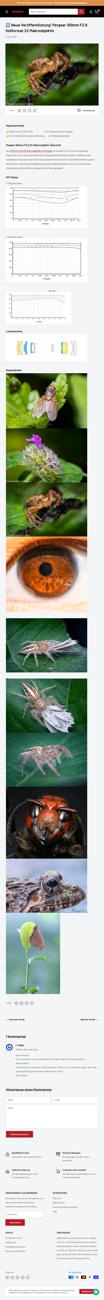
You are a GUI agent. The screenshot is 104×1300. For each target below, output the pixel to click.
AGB (55, 1211)
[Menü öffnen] (6, 12)
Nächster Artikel (88, 1019)
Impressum (10, 1242)
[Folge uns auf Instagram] (18, 1277)
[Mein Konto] (91, 11)
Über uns (57, 1198)
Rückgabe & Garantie (15, 1246)
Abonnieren (15, 1222)
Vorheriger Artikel (17, 1019)
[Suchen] (81, 12)
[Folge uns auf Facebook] (7, 1277)
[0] (96, 11)
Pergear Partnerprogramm (65, 1207)
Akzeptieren (87, 1291)
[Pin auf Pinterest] (24, 110)
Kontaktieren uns (13, 1238)
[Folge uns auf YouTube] (28, 1277)
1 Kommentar (89, 110)
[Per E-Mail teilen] (35, 110)
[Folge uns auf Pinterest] (23, 1277)
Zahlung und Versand (15, 1251)
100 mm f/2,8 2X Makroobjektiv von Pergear (31, 150)
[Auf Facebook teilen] (19, 110)
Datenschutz (59, 1202)
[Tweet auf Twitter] (30, 110)
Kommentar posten (19, 1134)
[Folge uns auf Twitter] (12, 1277)
